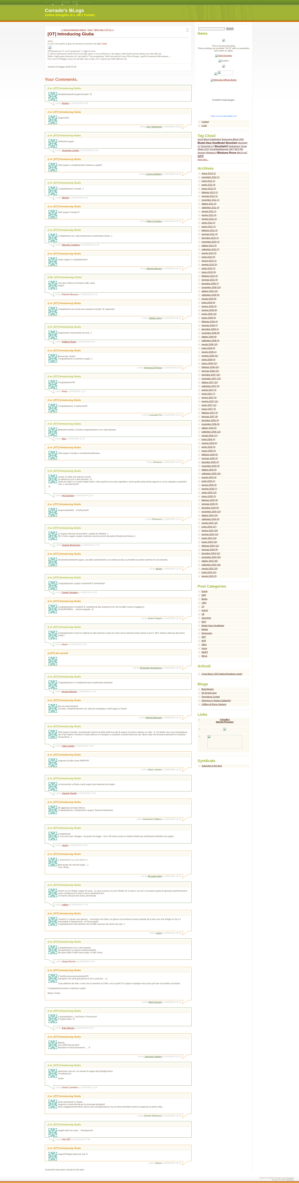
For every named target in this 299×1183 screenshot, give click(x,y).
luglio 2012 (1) (208, 181)
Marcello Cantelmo (71, 245)
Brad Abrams (208, 689)
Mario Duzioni (155, 1002)
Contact (205, 122)
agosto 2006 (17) (210, 435)
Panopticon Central (211, 697)
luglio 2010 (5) (208, 257)
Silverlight (231, 142)
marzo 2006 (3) (209, 451)
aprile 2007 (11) (209, 405)
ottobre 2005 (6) (209, 470)
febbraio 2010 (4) (210, 276)
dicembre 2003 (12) (211, 553)
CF (203, 606)
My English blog (209, 693)
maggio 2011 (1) (209, 219)
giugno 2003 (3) (209, 576)
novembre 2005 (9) (211, 466)
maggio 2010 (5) (209, 264)
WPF (201, 156)
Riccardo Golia (155, 876)
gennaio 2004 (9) (210, 549)
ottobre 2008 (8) (209, 337)
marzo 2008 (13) (209, 363)
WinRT (205, 652)
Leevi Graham (288, 1178)
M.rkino (65, 103)
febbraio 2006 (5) (210, 454)
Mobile (205, 629)
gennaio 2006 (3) (210, 458)
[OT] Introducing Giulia (71, 34)
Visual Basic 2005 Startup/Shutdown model (222, 674)
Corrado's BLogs (64, 10)
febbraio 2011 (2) (210, 230)
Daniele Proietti (69, 793)
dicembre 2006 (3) (210, 420)
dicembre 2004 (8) (210, 508)
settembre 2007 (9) (210, 386)
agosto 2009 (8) (209, 299)
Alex (64, 439)
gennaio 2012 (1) (210, 196)
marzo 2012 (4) (209, 188)
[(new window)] (224, 743)
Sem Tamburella (154, 127)
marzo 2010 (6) (209, 272)
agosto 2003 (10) (210, 568)
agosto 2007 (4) (209, 390)
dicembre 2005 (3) (210, 462)
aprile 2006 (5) (208, 447)
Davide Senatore (70, 592)
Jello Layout (62, 2)
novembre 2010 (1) (211, 242)
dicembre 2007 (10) (211, 375)
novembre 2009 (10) (211, 287)
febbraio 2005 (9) (210, 500)
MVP (204, 641)
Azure (200, 139)
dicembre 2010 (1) (210, 238)
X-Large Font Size (57, 2)
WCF (231, 149)
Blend (206, 139)
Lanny (159, 933)
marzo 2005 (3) (209, 496)
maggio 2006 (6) (209, 443)
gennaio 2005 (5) (210, 504)
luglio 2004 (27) (209, 527)
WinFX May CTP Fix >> (104, 30)
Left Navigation (73, 2)
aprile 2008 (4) (208, 359)
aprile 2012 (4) (208, 185)
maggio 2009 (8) (209, 310)
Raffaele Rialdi (69, 342)
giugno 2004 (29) (210, 530)
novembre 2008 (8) (211, 333)
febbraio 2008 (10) (210, 367)
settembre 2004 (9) (210, 519)
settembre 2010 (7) (210, 249)
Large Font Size (55, 2)
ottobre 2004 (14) (210, 515)
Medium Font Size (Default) (52, 2)
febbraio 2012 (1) (210, 192)
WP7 (204, 637)
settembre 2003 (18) (211, 565)
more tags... (203, 159)
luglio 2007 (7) (208, 394)
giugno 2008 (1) (209, 352)
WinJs (204, 656)
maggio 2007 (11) (210, 401)
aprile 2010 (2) (208, 268)
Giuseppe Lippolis (70, 150)
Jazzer (65, 845)
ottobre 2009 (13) (210, 291)
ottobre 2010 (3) (209, 245)
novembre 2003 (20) (211, 557)
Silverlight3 (221, 146)
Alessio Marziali (69, 691)
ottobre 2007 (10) (210, 382)
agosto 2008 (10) (210, 344)
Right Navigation (76, 2)
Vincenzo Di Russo (153, 368)
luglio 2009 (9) (208, 302)
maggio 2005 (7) (209, 489)
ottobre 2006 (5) (209, 428)
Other (204, 644)
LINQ (241, 139)
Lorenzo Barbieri (154, 174)
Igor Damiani (68, 495)
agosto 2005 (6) (209, 477)
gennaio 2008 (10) (210, 371)
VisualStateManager (219, 149)
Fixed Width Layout (68, 2)
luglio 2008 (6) (208, 348)
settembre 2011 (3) (210, 207)
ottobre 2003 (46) (210, 561)
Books (204, 599)
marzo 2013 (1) (209, 173)
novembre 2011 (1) (210, 200)
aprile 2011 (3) (208, 223)
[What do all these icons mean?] (47, 2)
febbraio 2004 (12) (210, 546)
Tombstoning (234, 146)
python (65, 905)
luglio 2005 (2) (208, 481)
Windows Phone (226, 152)
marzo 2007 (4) (209, 409)
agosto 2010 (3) (209, 253)
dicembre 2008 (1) (210, 329)
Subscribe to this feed (212, 766)
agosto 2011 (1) (209, 211)
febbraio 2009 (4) (210, 321)
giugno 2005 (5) (209, 485)
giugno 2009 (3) (209, 306)
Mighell (65, 198)
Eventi (204, 591)
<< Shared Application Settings (73, 30)
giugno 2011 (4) (209, 215)
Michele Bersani (154, 268)
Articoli (205, 610)
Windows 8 (211, 152)
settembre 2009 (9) (210, 295)
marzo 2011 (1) (209, 226)
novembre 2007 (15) (211, 378)
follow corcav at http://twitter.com (224, 116)
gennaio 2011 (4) (210, 234)
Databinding (215, 139)
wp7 (245, 152)
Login (204, 125)
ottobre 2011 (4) (209, 204)
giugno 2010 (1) (209, 261)
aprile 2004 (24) (209, 538)
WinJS (240, 152)
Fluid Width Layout (65, 2)
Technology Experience (151, 668)
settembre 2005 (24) (211, 473)
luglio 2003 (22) (209, 572)
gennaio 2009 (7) (210, 325)
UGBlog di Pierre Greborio (214, 704)
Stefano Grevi (155, 318)
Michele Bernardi (154, 717)
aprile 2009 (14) (209, 314)
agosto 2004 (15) (210, 523)
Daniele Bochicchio (71, 545)
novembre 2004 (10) (211, 511)
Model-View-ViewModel (211, 142)
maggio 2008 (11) (210, 356)
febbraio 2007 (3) (210, 413)
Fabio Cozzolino (154, 221)
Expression (207, 633)
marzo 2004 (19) (209, 542)
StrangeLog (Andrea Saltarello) (216, 700)
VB (203, 614)
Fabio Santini (68, 746)
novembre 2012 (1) (211, 177)
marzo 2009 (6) (209, 318)
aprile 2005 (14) (209, 492)
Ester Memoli (68, 1028)
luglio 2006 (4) (208, 439)
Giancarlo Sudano (153, 1056)
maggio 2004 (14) (210, 534)
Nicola (159, 569)
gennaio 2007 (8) (210, 416)
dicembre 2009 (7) (210, 283)
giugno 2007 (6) (209, 397)
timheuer (290, 1180)
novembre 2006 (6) (211, 424)
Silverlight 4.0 (207, 146)
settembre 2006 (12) (211, 432)
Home (90, 30)
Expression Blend (230, 139)
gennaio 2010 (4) (210, 280)
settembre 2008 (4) (210, 340)
